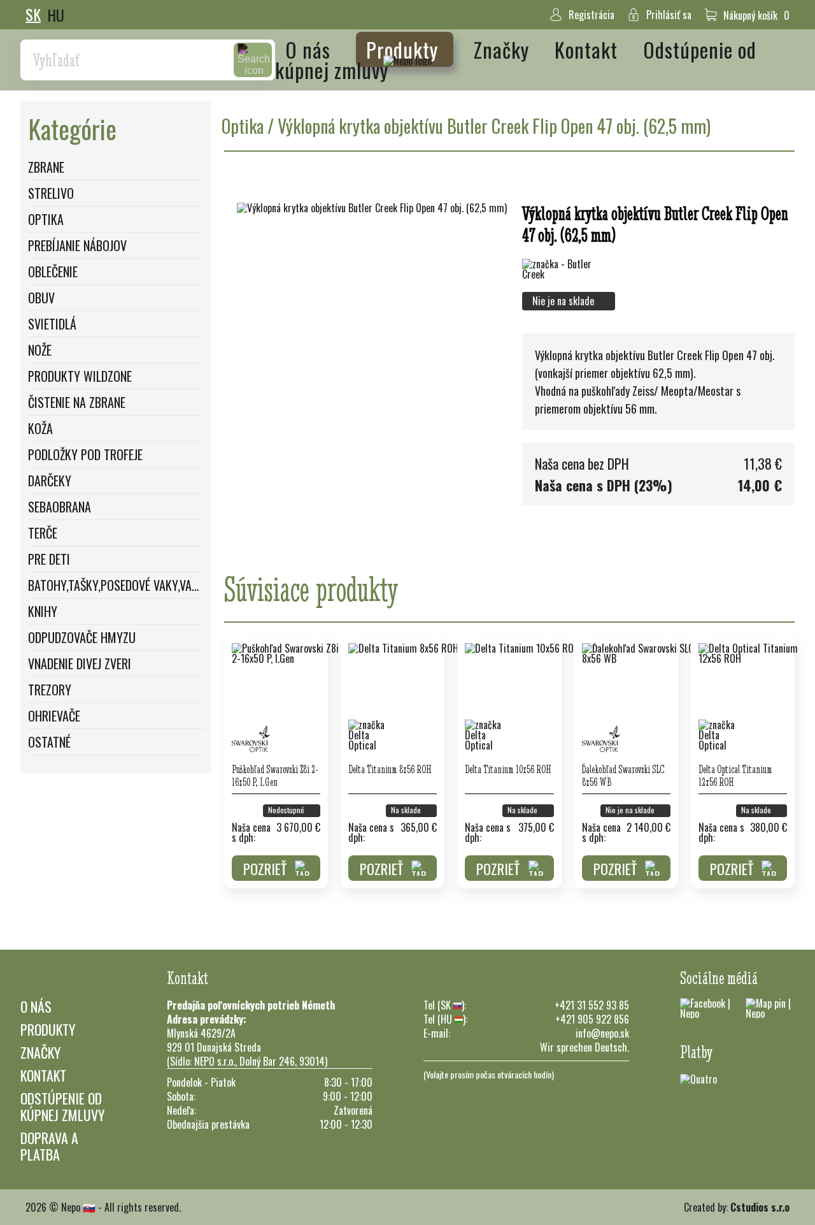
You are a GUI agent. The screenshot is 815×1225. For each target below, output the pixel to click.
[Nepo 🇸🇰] (407, 60)
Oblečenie (53, 271)
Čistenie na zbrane (76, 402)
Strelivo (51, 193)
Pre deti (49, 559)
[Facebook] (706, 1008)
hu (55, 14)
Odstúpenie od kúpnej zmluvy (62, 1106)
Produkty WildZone (80, 376)
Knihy (42, 611)
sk (33, 14)
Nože (40, 349)
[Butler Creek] (560, 269)
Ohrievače (54, 715)
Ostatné (49, 741)
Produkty (404, 49)
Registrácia (591, 15)
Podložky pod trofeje (85, 454)
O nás (310, 49)
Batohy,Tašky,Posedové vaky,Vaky (116, 585)
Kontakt (589, 49)
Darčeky (49, 480)
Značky (504, 49)
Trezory (49, 689)
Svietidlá (52, 323)
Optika (46, 219)
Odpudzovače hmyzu (82, 637)
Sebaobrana (59, 506)
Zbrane (46, 167)
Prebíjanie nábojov (77, 245)
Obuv (41, 297)
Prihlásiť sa (668, 15)
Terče (42, 532)
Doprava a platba (49, 1146)
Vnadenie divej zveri (79, 663)
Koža (40, 428)
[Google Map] (770, 1008)
